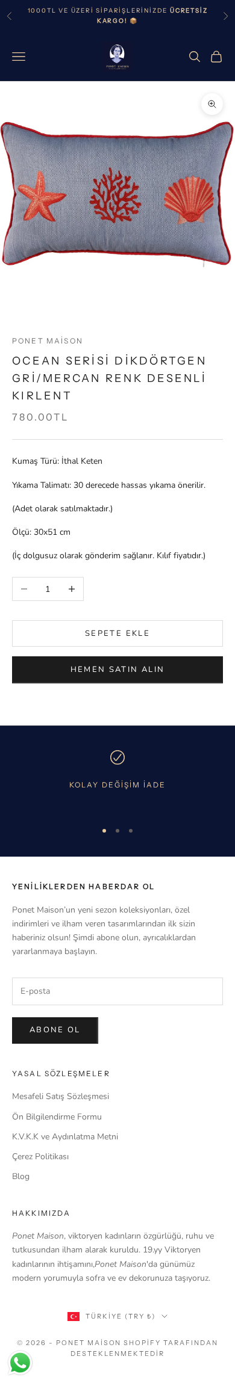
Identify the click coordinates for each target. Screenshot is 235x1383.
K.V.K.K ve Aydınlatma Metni (65, 1136)
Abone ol (55, 1029)
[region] (117, 780)
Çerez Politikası (40, 1156)
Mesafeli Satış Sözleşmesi (60, 1096)
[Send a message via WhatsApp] (20, 1363)
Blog (21, 1176)
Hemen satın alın (117, 669)
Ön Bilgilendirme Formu (57, 1117)
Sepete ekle (117, 633)
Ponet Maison (47, 340)
